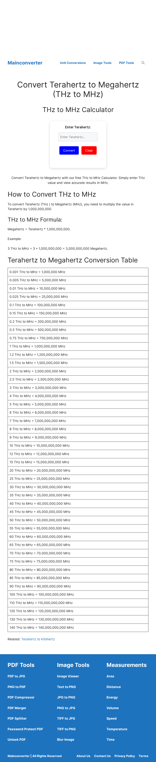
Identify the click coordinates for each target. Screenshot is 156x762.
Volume (113, 708)
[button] (143, 62)
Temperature (117, 729)
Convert (69, 150)
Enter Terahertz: (78, 127)
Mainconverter (25, 63)
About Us (83, 756)
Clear (89, 150)
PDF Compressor (21, 697)
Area (110, 676)
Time (111, 739)
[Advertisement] (78, 26)
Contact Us (102, 756)
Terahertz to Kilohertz (38, 639)
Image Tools (102, 63)
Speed (112, 718)
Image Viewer (68, 676)
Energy (112, 697)
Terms (143, 756)
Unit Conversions (73, 63)
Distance (114, 687)
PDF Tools (126, 63)
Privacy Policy (125, 756)
